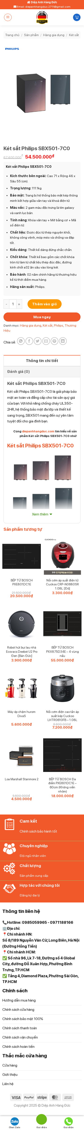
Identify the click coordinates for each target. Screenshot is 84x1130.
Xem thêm (40, 514)
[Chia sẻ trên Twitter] (38, 341)
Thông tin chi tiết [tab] (42, 361)
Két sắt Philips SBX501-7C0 (40, 446)
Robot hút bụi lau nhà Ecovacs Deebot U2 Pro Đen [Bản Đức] (21, 651)
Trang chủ (12, 35)
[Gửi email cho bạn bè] (46, 341)
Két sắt (74, 35)
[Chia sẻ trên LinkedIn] (63, 341)
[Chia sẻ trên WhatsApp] (21, 341)
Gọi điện (68, 1127)
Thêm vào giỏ (44, 304)
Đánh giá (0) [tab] (18, 371)
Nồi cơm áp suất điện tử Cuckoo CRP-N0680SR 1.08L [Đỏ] (62, 584)
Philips (58, 325)
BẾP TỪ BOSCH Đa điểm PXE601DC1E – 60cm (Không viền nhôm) (62, 785)
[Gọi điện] (41, 1120)
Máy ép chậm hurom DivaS (21, 714)
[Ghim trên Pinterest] (54, 341)
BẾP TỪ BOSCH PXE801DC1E (22, 582)
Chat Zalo (14, 1127)
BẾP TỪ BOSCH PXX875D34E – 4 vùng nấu (62, 651)
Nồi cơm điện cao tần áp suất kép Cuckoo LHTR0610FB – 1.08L (62, 716)
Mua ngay (42, 317)
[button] (8, 17)
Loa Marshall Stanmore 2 (21, 779)
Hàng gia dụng (53, 35)
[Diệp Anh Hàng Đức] (42, 17)
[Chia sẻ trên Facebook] (29, 341)
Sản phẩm (31, 35)
